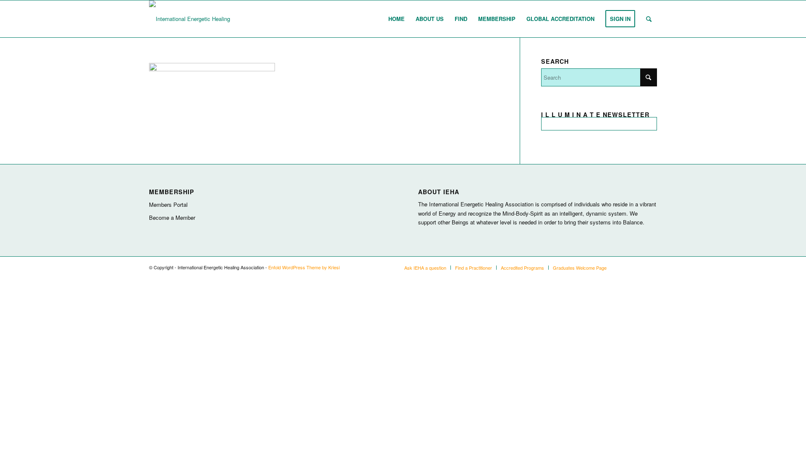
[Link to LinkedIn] (638, 267)
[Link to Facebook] (650, 267)
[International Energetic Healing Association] (204, 18)
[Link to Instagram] (625, 267)
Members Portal (168, 204)
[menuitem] (396, 18)
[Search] (649, 18)
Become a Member (172, 217)
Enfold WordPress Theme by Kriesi (304, 267)
